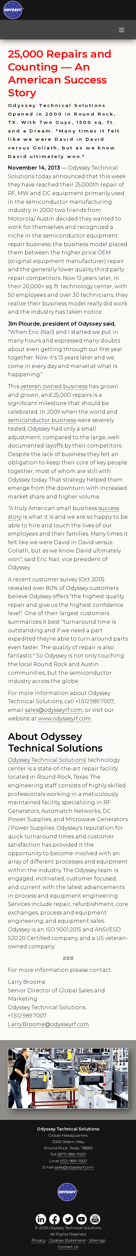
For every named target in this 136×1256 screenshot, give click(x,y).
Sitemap (96, 1240)
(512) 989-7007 (73, 1160)
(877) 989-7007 (71, 1154)
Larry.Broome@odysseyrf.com (48, 1024)
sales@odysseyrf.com (54, 710)
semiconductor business (42, 420)
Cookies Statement (67, 1240)
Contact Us (68, 1246)
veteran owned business (53, 386)
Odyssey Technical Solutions (46, 760)
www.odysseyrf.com (64, 718)
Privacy (38, 1240)
